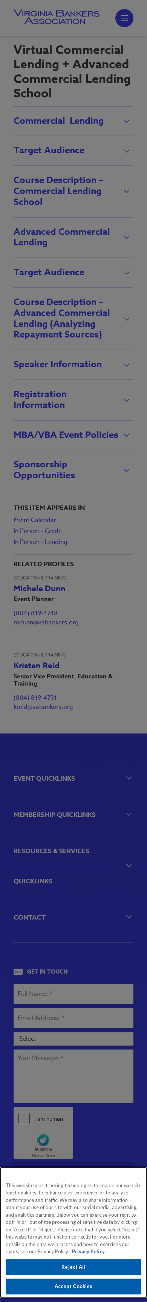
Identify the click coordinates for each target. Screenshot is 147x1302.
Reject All (73, 1267)
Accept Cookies (74, 1286)
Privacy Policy (88, 1251)
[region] (73, 1232)
